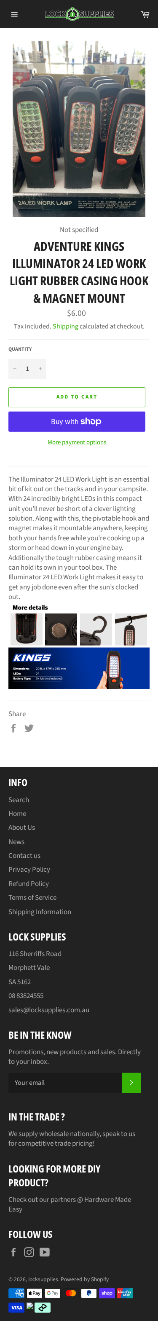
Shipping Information (39, 912)
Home (17, 814)
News (16, 842)
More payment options (77, 442)
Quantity (20, 349)
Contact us (24, 856)
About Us (21, 828)
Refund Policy (28, 884)
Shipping (65, 326)
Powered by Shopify (85, 1279)
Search (18, 800)
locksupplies (43, 1279)
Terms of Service (32, 898)
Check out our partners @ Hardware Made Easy (69, 1204)
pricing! (83, 1144)
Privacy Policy (29, 870)
